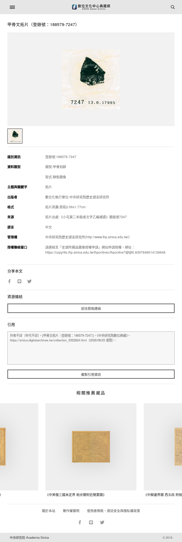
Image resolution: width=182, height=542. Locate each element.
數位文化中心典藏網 (91, 7)
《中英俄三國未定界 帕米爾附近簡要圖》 (76, 494)
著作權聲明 (71, 510)
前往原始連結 (91, 308)
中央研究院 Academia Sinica (29, 537)
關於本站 (48, 510)
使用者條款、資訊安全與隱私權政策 (113, 510)
